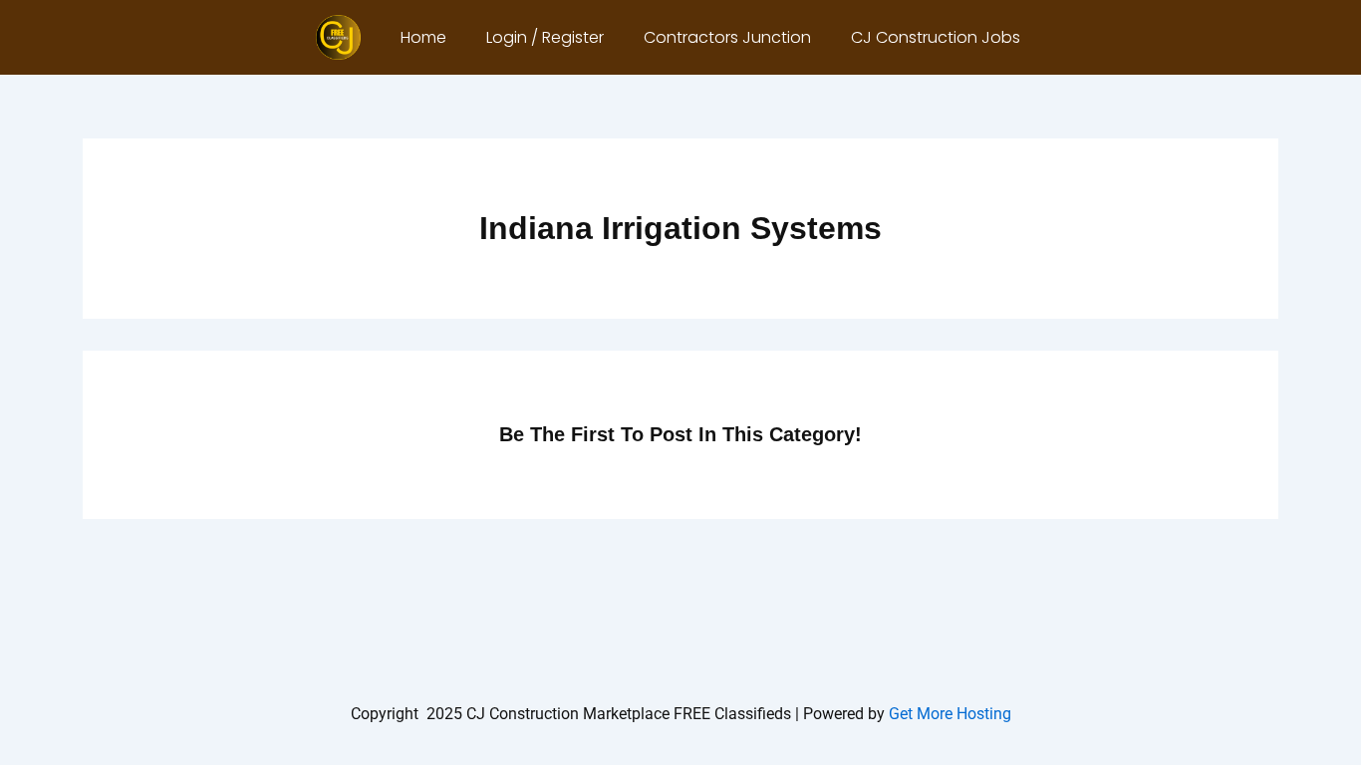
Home (423, 37)
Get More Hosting (950, 713)
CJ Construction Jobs (935, 37)
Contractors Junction (727, 37)
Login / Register (545, 37)
